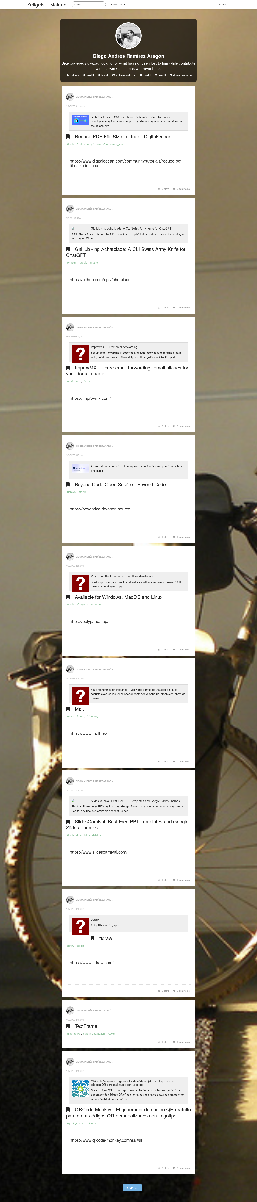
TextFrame (86, 1025)
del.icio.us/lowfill (126, 75)
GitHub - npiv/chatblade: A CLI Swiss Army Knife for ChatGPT (131, 228)
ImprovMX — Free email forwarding (114, 347)
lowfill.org (73, 75)
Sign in (222, 4)
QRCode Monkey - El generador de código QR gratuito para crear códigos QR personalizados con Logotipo (133, 1083)
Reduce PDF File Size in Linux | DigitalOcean (123, 136)
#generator (80, 1123)
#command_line (113, 144)
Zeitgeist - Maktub (46, 4)
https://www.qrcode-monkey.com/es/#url (106, 1140)
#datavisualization (94, 1033)
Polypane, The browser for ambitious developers (122, 576)
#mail (70, 381)
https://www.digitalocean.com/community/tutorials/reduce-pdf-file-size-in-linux (126, 163)
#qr (69, 1123)
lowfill (90, 75)
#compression (93, 144)
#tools (70, 144)
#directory (92, 716)
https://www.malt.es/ (88, 733)
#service (96, 604)
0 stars (165, 188)
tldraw (95, 919)
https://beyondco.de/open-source (100, 509)
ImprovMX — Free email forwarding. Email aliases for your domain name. (127, 370)
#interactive (74, 1033)
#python (94, 262)
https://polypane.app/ (89, 621)
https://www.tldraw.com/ (92, 962)
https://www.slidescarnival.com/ (98, 852)
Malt (79, 708)
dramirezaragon (182, 75)
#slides (96, 835)
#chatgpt (72, 262)
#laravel (71, 492)
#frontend (82, 604)
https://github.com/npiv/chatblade (100, 279)
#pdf (79, 144)
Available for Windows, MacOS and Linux (118, 596)
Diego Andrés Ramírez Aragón (128, 55)
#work (70, 716)
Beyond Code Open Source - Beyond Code (120, 484)
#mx (78, 381)
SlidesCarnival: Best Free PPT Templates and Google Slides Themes (135, 801)
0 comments (183, 188)
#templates (83, 835)
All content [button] (117, 4)
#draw (70, 945)
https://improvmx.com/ (90, 398)
